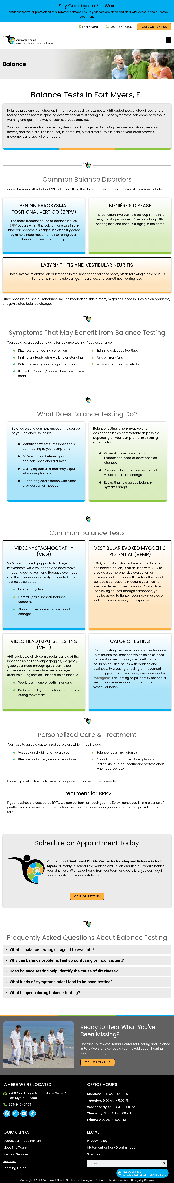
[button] (168, 40)
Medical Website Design (124, 1180)
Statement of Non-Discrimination (112, 1147)
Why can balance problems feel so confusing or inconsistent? (67, 960)
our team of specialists (121, 870)
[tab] (87, 949)
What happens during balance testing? (45, 992)
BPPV (13, 225)
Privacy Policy (97, 1140)
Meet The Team (15, 1147)
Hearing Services (16, 1154)
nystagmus (102, 678)
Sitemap (93, 1154)
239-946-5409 (120, 27)
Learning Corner (15, 1168)
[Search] (164, 1163)
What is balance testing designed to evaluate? (52, 949)
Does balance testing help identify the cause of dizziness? (64, 971)
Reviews (9, 1161)
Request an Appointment (22, 1140)
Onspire (149, 1180)
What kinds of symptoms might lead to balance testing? (61, 981)
